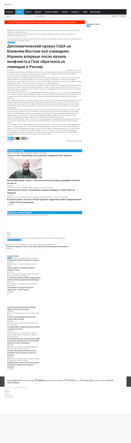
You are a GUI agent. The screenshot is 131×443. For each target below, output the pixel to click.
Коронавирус (95, 12)
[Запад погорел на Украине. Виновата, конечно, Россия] (24, 266)
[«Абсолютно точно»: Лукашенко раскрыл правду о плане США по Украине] (30, 187)
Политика (69, 380)
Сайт (8, 236)
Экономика (13, 382)
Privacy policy (8, 395)
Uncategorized (14, 380)
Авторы (64, 12)
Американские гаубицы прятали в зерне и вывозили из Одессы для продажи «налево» (23, 365)
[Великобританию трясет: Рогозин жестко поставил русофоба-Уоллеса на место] (24, 178)
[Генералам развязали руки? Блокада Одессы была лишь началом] (17, 294)
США (90, 380)
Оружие (38, 12)
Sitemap (6, 393)
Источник (10, 136)
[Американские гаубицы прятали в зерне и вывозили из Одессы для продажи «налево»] (24, 360)
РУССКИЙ (122, 16)
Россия (13, 42)
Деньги (28, 12)
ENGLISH (114, 16)
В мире (19, 12)
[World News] (8, 5)
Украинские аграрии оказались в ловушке (23, 260)
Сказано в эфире (51, 12)
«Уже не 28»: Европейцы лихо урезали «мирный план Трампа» (39, 155)
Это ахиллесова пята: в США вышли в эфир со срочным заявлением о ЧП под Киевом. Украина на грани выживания (23, 341)
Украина (109, 380)
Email (9, 234)
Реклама (78, 380)
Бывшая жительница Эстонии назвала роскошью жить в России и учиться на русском (21, 353)
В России (9, 12)
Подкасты (75, 12)
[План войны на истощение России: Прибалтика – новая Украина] (24, 285)
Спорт (85, 12)
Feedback (7, 391)
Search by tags (8, 397)
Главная (9, 39)
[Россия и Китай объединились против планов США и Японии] (24, 315)
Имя (9, 232)
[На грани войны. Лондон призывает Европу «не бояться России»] (24, 325)
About (6, 389)
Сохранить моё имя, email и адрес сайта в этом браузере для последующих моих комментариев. (37, 238)
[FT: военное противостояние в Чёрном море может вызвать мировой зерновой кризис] (24, 275)
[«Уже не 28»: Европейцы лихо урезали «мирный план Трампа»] (26, 153)
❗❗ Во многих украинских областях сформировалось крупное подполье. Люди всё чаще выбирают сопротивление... (40, 22)
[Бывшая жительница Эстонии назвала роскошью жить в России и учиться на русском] (24, 348)
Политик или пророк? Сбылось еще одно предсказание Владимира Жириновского (37, 246)
